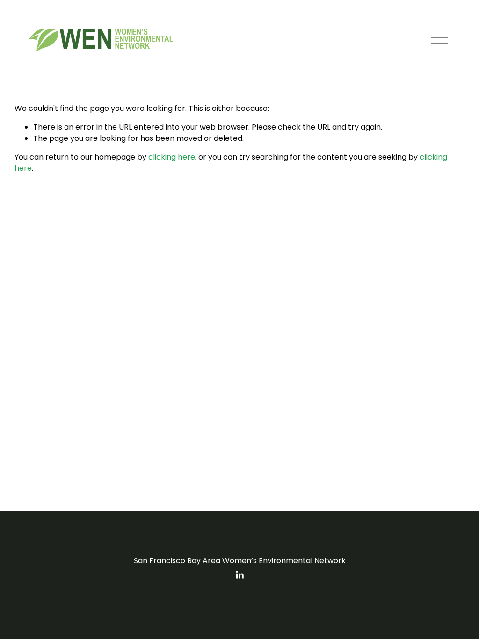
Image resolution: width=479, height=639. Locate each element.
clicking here (171, 157)
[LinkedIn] (239, 575)
